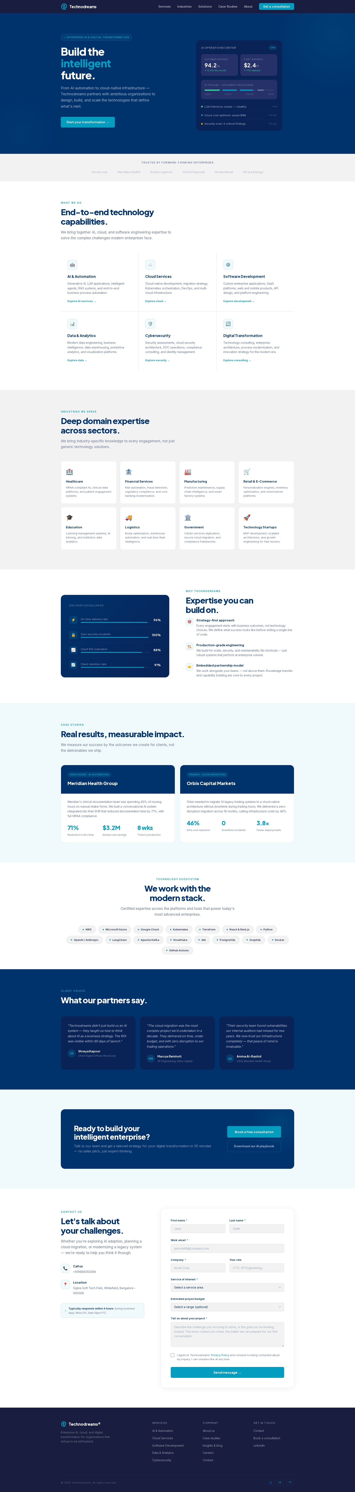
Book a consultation (267, 1438)
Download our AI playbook (254, 1146)
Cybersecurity (161, 1460)
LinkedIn (259, 1445)
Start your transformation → (88, 122)
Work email (179, 1240)
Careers (208, 1452)
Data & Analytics (163, 1452)
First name (179, 1220)
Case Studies (227, 6)
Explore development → (239, 301)
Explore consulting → (237, 360)
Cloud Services (162, 1438)
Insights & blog (212, 1445)
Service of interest (184, 1279)
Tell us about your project (189, 1318)
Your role (235, 1259)
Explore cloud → (156, 301)
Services (164, 6)
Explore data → (77, 360)
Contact (208, 1460)
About (248, 6)
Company (178, 1259)
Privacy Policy (220, 1355)
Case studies (211, 1438)
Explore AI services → (81, 301)
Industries (184, 6)
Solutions (205, 6)
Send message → (227, 1372)
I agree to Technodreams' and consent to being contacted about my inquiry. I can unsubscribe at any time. (228, 1357)
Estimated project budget (187, 1298)
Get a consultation (276, 6)
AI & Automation (162, 1430)
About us (209, 1430)
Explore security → (157, 360)
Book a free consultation (254, 1132)
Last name (237, 1220)
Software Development (168, 1445)
